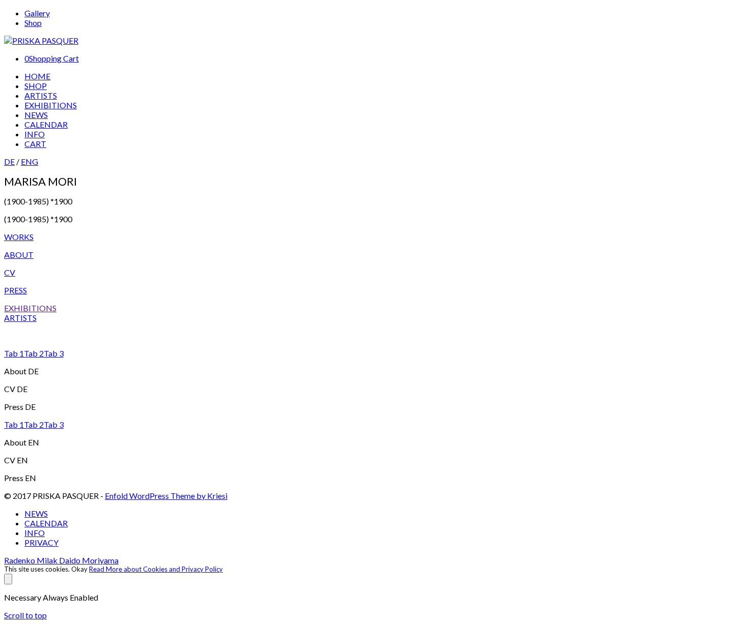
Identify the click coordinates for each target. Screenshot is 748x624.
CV (9, 272)
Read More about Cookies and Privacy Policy (156, 569)
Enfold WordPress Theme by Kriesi (166, 495)
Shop (33, 22)
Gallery (37, 13)
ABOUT (19, 254)
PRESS (15, 290)
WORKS (19, 237)
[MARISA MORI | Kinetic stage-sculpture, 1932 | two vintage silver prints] (374, 335)
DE (9, 161)
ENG (29, 161)
